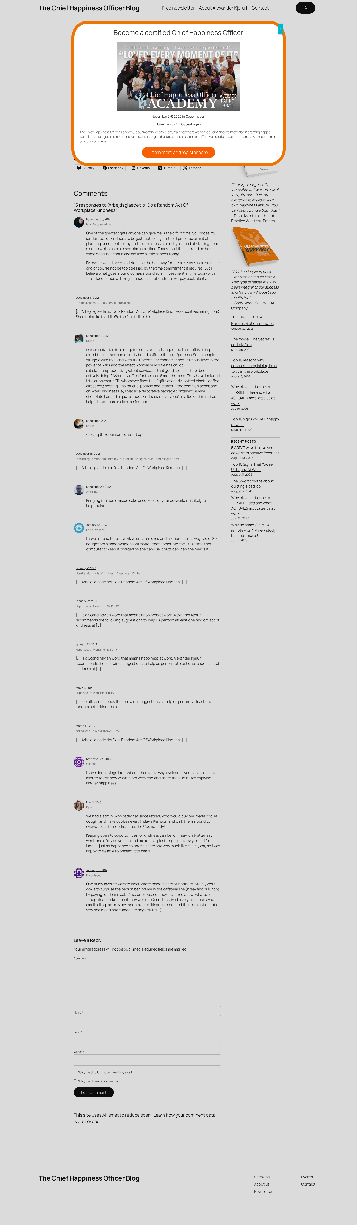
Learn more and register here (178, 152)
